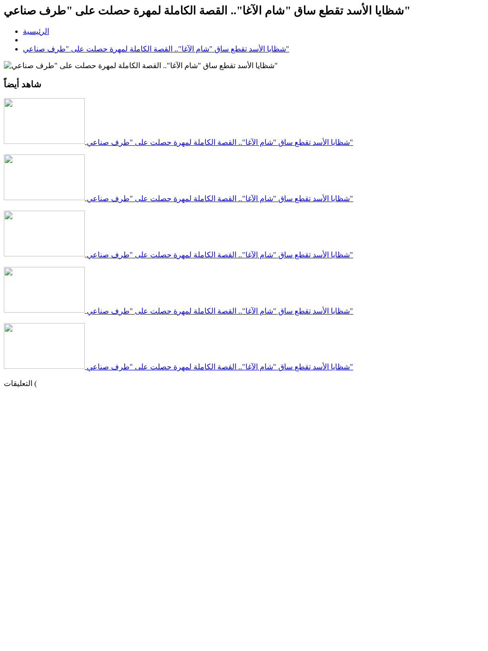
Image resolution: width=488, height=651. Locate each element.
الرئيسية (36, 31)
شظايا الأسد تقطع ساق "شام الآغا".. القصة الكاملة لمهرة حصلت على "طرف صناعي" (156, 49)
